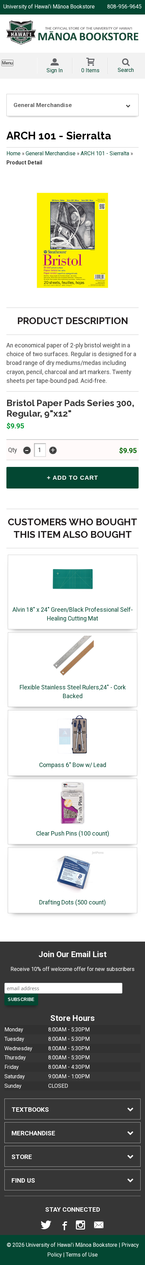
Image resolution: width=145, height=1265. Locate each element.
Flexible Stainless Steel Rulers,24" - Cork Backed (73, 692)
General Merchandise (51, 153)
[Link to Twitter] (46, 1226)
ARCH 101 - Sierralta (105, 153)
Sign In (55, 70)
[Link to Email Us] (98, 1226)
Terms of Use (82, 1254)
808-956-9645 (124, 6)
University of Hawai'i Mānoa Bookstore (49, 6)
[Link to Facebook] (63, 1226)
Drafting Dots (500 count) (72, 902)
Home (13, 153)
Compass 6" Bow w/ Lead (72, 765)
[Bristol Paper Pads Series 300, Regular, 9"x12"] (72, 240)
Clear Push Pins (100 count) (72, 833)
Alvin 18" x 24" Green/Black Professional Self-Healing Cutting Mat (72, 614)
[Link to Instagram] (81, 1226)
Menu (7, 62)
